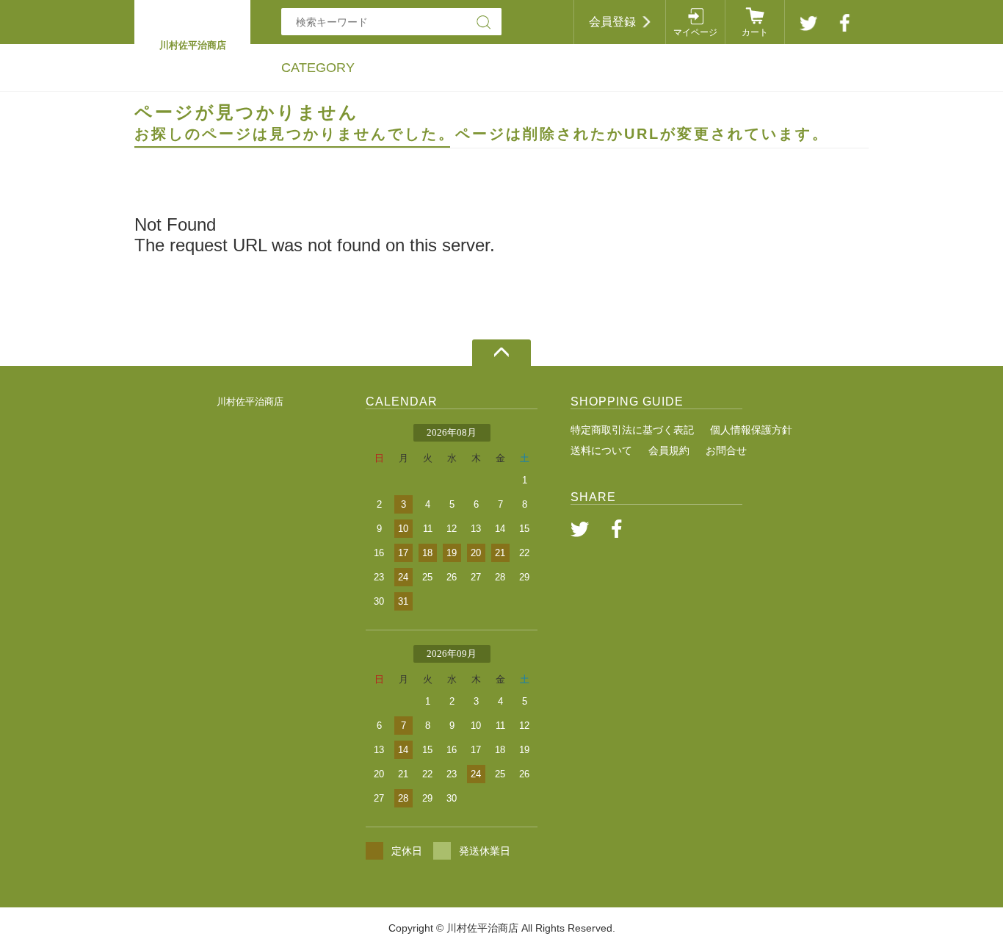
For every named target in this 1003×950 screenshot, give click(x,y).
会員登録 (612, 21)
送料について (601, 450)
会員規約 (668, 450)
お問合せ (726, 450)
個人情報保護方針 (751, 430)
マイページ (695, 32)
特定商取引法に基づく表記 (632, 430)
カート (755, 32)
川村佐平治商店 (250, 401)
